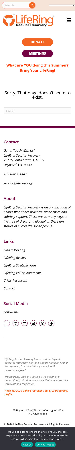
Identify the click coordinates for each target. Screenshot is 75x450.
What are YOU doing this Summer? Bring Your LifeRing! (37, 68)
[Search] (32, 5)
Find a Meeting (14, 250)
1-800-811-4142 (15, 174)
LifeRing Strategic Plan (20, 265)
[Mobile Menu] (68, 20)
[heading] (37, 42)
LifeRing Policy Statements (23, 273)
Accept (27, 444)
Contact (9, 288)
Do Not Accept (45, 444)
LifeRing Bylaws (15, 257)
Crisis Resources (15, 280)
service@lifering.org (18, 183)
